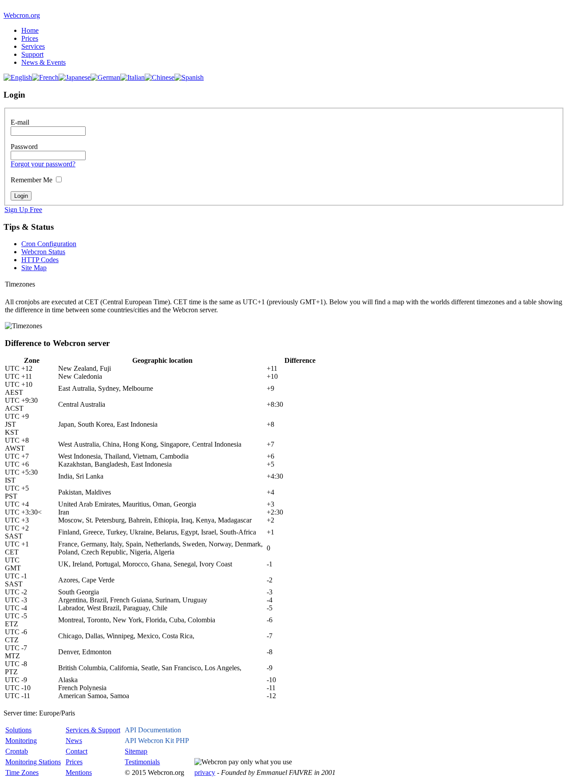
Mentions (79, 772)
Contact (76, 751)
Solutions (18, 730)
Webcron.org (22, 15)
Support (32, 54)
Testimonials (142, 762)
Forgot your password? (43, 164)
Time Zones (22, 772)
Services (33, 46)
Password (24, 146)
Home (30, 30)
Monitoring (21, 740)
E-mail (20, 122)
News (74, 740)
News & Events (43, 62)
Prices (29, 38)
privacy (204, 772)
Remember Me (31, 180)
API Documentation (153, 730)
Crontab (16, 751)
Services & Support (93, 730)
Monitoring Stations (33, 762)
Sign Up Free (23, 209)
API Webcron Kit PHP (157, 740)
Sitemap (136, 751)
